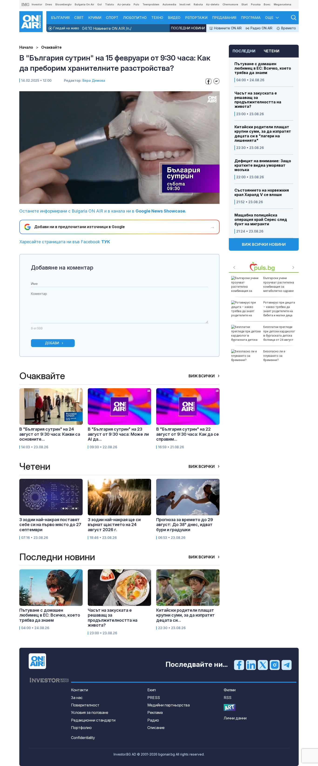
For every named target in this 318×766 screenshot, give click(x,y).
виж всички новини (264, 244)
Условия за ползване (89, 712)
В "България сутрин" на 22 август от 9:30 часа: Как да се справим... (187, 434)
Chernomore (230, 4)
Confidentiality (83, 737)
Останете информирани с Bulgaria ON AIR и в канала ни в (102, 211)
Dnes (48, 4)
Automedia (169, 4)
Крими (94, 17)
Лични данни (235, 718)
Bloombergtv (63, 4)
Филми (230, 690)
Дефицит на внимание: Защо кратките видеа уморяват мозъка (262, 165)
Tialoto (109, 4)
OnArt (229, 707)
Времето (288, 28)
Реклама (155, 712)
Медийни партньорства (168, 705)
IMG (26, 4)
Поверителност (85, 705)
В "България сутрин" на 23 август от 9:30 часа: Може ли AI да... (118, 434)
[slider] (109, 199)
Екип (151, 690)
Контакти (79, 690)
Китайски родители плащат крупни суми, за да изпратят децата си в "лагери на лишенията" (262, 134)
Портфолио (81, 727)
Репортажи (196, 17)
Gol (99, 4)
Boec (267, 4)
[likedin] (251, 664)
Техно (157, 17)
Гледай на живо (65, 28)
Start (244, 4)
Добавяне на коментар (62, 267)
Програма (250, 17)
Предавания (224, 17)
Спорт (112, 17)
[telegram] (286, 664)
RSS (227, 697)
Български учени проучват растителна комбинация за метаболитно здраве (278, 284)
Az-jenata (123, 4)
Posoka (255, 4)
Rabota (198, 4)
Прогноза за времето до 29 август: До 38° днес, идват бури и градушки (184, 524)
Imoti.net (184, 4)
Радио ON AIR (261, 28)
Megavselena (282, 4)
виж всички (202, 376)
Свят (79, 17)
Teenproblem (150, 4)
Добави (52, 343)
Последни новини (188, 28)
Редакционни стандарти (93, 720)
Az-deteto (212, 4)
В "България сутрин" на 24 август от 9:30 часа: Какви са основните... (49, 434)
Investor (37, 4)
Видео (174, 17)
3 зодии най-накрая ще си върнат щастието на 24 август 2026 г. (114, 524)
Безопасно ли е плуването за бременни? (274, 355)
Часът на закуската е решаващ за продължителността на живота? (257, 100)
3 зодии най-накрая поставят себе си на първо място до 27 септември (50, 524)
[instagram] (275, 664)
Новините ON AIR (227, 28)
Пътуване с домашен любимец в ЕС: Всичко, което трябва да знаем (262, 68)
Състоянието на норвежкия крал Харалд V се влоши (261, 192)
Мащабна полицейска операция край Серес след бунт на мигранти (260, 219)
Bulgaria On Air (84, 4)
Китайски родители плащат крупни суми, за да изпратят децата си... (185, 615)
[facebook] (239, 664)
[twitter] (263, 664)
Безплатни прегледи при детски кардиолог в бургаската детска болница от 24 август (279, 333)
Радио (153, 720)
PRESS (153, 697)
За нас (77, 697)
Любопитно (135, 17)
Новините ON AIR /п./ (107, 28)
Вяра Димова (93, 80)
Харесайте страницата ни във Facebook (64, 241)
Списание (156, 727)
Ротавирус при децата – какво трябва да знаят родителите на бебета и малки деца (279, 309)
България (60, 17)
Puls (136, 4)
